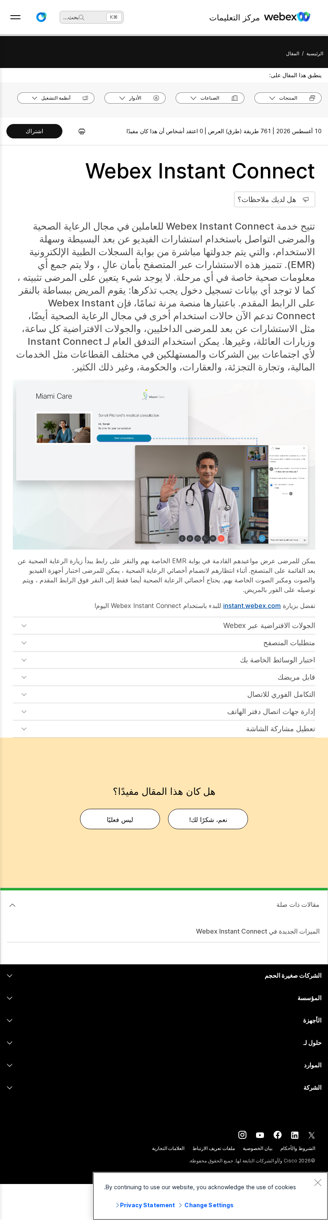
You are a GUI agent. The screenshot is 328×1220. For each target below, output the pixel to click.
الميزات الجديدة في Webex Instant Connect (258, 931)
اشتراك (34, 131)
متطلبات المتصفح (289, 642)
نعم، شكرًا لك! (208, 820)
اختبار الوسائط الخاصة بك (277, 660)
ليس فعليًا (120, 820)
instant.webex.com (252, 606)
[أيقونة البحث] (81, 17)
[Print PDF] (78, 131)
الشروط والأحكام (297, 1148)
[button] (41, 17)
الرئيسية (314, 53)
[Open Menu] (15, 17)
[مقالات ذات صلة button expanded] (12, 905)
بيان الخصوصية (257, 1148)
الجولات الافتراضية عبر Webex (269, 625)
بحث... (71, 17)
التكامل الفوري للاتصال (281, 694)
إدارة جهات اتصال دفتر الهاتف (271, 711)
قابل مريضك (296, 677)
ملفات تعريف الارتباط (213, 1148)
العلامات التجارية (168, 1148)
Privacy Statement (147, 1205)
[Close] (318, 1182)
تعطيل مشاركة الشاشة (280, 728)
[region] (210, 1196)
